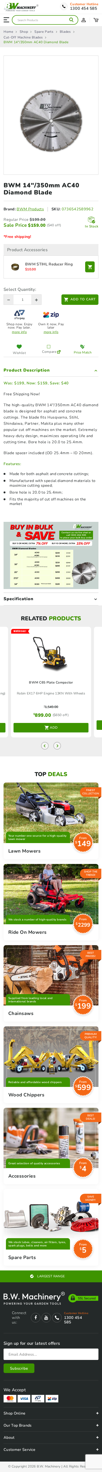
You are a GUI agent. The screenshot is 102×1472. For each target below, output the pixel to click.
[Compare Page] (58, 349)
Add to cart (83, 299)
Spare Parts (44, 31)
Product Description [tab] (27, 370)
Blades (65, 31)
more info (19, 332)
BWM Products (30, 209)
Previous (45, 746)
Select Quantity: (20, 289)
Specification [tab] (18, 599)
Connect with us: (19, 1318)
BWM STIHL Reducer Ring (49, 264)
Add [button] (54, 727)
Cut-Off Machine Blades (23, 37)
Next (57, 746)
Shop (24, 31)
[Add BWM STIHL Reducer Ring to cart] (90, 266)
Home (8, 31)
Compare (48, 351)
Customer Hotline (84, 4)
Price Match (83, 352)
